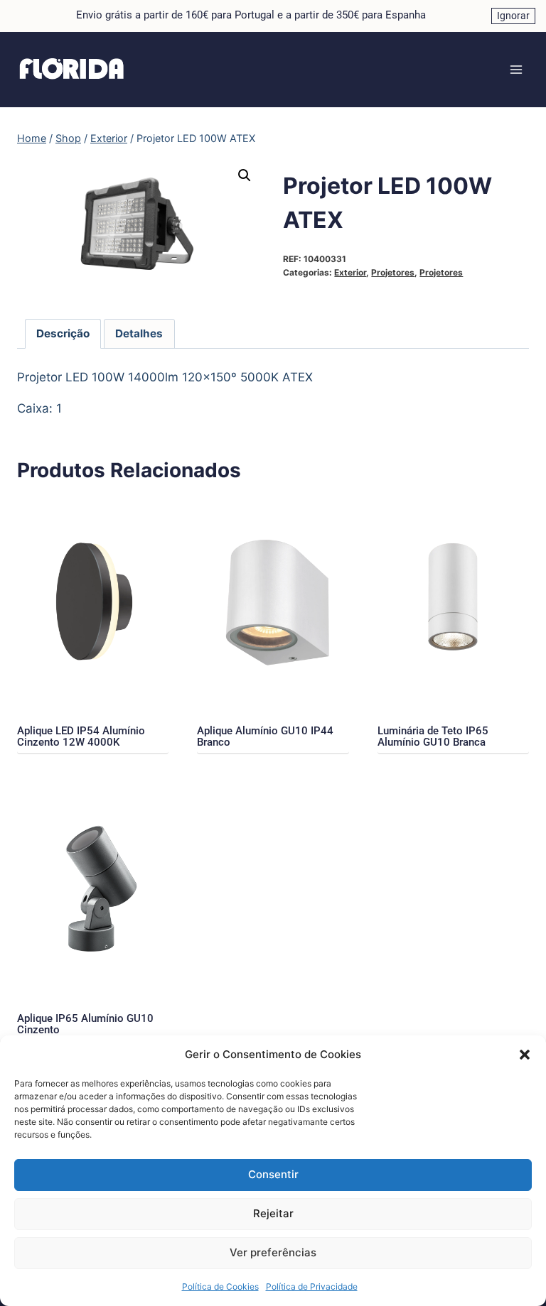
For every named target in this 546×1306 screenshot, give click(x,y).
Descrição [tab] (63, 333)
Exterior (350, 272)
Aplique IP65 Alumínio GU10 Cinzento (85, 1024)
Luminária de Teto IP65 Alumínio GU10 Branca (433, 736)
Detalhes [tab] (139, 333)
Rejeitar (273, 1213)
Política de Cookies (220, 1286)
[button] (525, 1054)
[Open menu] (516, 69)
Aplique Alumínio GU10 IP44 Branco (265, 736)
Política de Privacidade (312, 1286)
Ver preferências (273, 1252)
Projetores (392, 272)
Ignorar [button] (513, 15)
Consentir (273, 1174)
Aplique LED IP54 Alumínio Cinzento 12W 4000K (81, 736)
